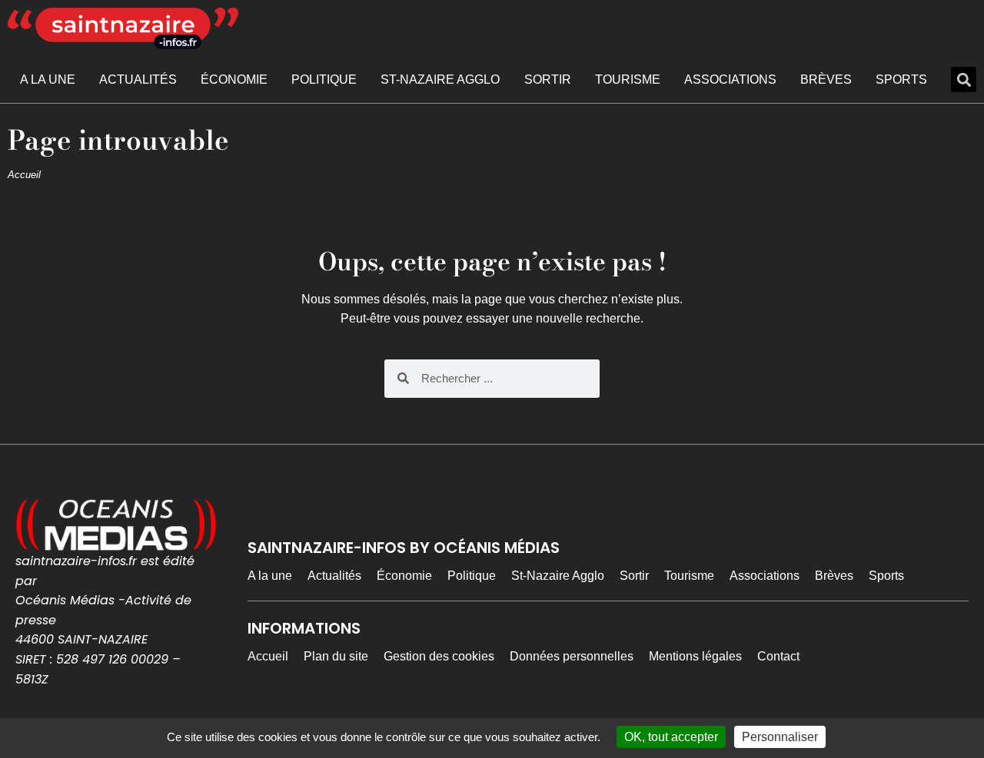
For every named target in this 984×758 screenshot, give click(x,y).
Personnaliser (780, 736)
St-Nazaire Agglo (440, 79)
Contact (778, 656)
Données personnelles (571, 656)
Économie (234, 79)
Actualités (138, 79)
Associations (730, 79)
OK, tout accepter (671, 736)
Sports (901, 79)
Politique (324, 79)
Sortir (547, 79)
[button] (963, 79)
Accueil (24, 174)
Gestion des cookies (439, 656)
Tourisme (627, 79)
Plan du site (336, 656)
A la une (47, 79)
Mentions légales (695, 656)
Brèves (826, 79)
